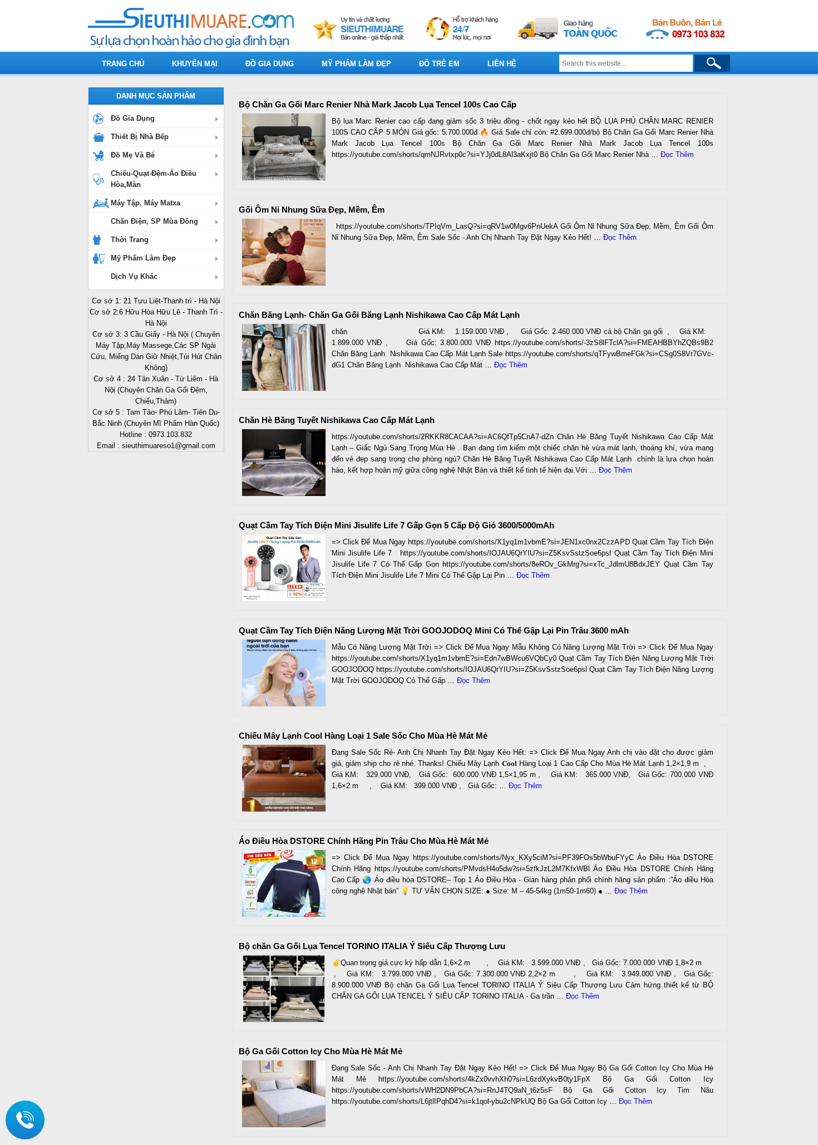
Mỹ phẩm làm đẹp (356, 64)
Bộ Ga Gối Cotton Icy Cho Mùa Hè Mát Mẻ (320, 1051)
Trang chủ (123, 64)
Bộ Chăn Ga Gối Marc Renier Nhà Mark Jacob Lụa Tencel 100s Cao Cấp (377, 104)
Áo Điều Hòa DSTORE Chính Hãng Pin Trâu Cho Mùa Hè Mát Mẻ (364, 841)
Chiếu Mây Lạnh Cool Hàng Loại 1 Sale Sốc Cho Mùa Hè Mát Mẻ (363, 735)
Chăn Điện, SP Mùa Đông (154, 221)
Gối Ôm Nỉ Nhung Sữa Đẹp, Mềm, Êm (312, 209)
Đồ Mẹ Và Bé (133, 155)
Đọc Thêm (677, 154)
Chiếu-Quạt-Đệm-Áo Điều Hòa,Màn (153, 179)
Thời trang (130, 239)
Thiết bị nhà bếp (140, 136)
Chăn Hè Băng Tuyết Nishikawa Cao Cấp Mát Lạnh (337, 420)
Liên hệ (501, 64)
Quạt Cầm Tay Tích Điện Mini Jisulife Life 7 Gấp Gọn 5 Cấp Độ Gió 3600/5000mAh (396, 525)
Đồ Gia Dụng (133, 118)
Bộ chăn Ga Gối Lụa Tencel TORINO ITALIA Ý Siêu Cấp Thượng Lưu (372, 946)
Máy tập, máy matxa (145, 203)
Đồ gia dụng (269, 64)
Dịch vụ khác (134, 276)
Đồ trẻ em (439, 64)
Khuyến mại (195, 64)
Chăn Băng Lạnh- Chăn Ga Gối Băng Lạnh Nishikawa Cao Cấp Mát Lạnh (379, 315)
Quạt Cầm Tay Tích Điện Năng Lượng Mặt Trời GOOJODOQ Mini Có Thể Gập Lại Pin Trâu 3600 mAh (434, 630)
